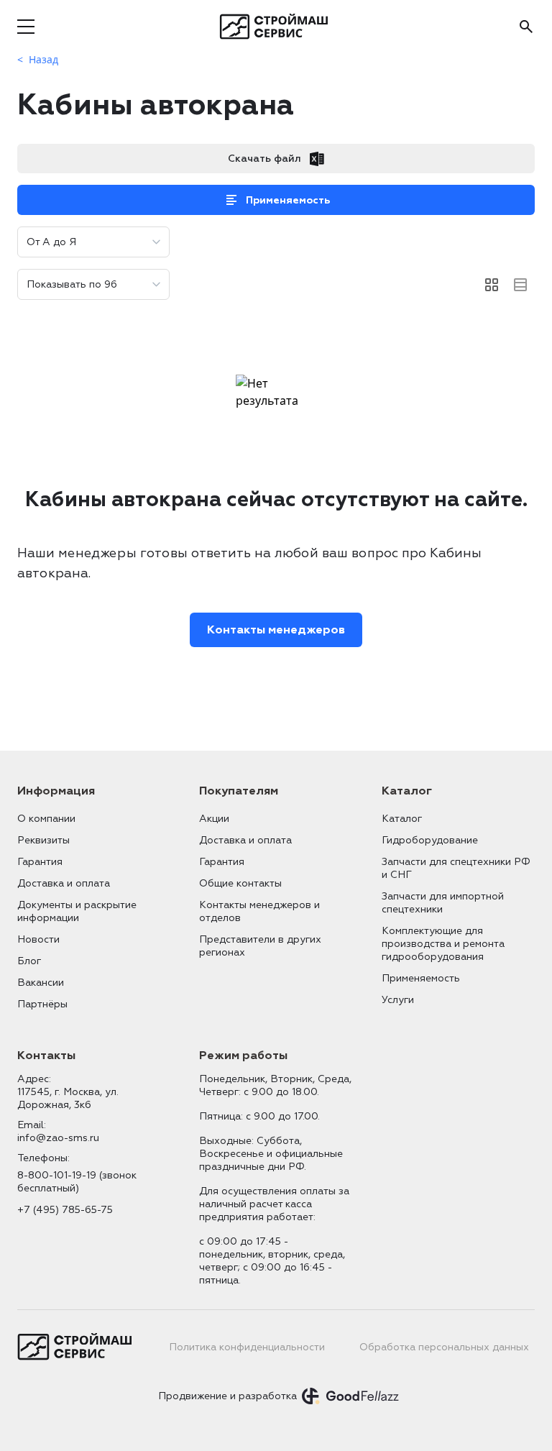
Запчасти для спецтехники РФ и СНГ (456, 868)
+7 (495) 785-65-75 (65, 1210)
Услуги (398, 1000)
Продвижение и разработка (227, 1396)
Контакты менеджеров (276, 630)
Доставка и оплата (63, 883)
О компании (46, 819)
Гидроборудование (430, 840)
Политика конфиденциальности (247, 1347)
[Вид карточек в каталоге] (491, 284)
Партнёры (42, 1004)
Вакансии (40, 982)
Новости (38, 939)
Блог (29, 961)
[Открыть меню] (25, 26)
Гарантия (40, 862)
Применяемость (288, 200)
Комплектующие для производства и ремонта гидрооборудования (443, 944)
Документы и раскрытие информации (77, 911)
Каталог (402, 819)
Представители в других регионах (260, 945)
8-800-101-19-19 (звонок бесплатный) (77, 1181)
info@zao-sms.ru (58, 1138)
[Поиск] (526, 26)
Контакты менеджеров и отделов (259, 911)
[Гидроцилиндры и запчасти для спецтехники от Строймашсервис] (276, 27)
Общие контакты (240, 883)
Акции (214, 819)
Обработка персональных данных (444, 1347)
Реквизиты (43, 840)
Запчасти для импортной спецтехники (443, 902)
